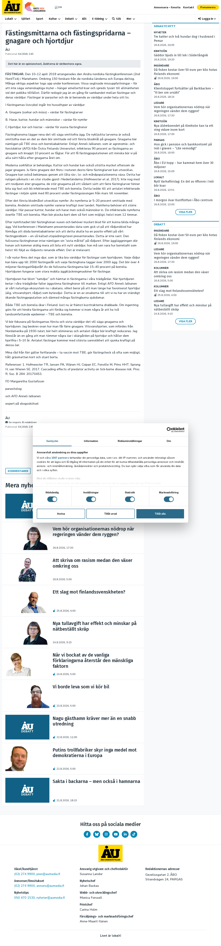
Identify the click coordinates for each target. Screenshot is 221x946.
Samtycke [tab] (52, 440)
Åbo (157, 84)
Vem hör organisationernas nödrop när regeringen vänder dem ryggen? (182, 111)
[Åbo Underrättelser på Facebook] (87, 834)
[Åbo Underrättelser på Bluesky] (96, 834)
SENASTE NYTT (165, 26)
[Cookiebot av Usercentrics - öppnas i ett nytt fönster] (169, 429)
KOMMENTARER (18, 471)
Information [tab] (91, 440)
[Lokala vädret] (56, 7)
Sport (39, 18)
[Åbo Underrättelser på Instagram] (106, 834)
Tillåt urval (110, 513)
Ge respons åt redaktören (23, 422)
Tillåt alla (160, 513)
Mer (129, 18)
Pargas (159, 140)
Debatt (69, 18)
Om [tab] (169, 440)
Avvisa (61, 513)
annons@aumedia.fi (50, 886)
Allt (84, 18)
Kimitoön (160, 51)
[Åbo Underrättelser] (110, 853)
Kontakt (188, 7)
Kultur (53, 18)
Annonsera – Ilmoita (167, 7)
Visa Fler (185, 212)
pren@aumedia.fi (48, 874)
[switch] (91, 499)
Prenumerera (207, 7)
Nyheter (160, 32)
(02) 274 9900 (24, 874)
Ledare (159, 103)
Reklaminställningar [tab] (130, 440)
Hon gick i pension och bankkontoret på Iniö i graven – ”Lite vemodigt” (183, 148)
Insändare (161, 65)
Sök (118, 18)
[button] (207, 19)
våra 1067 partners (57, 457)
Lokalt (9, 18)
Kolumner (161, 268)
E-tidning (98, 18)
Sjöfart (25, 18)
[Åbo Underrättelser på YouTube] (115, 834)
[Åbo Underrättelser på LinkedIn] (125, 834)
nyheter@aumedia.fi (50, 898)
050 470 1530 (24, 898)
